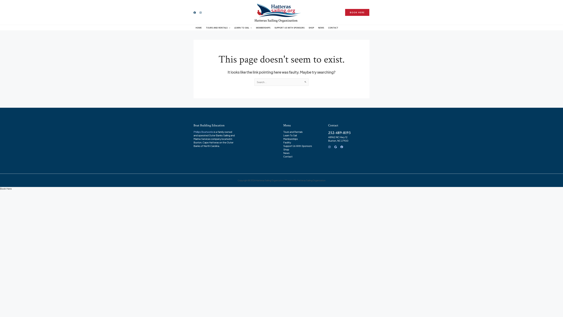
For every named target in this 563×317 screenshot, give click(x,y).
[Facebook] (195, 12)
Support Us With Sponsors (289, 27)
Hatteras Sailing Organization (276, 20)
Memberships (263, 27)
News (321, 27)
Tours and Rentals (293, 131)
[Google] (335, 147)
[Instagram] (200, 12)
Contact (333, 27)
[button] (357, 12)
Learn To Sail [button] (241, 27)
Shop (311, 27)
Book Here (6, 188)
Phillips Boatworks (203, 131)
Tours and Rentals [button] (217, 27)
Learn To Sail (290, 135)
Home (199, 27)
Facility (287, 142)
